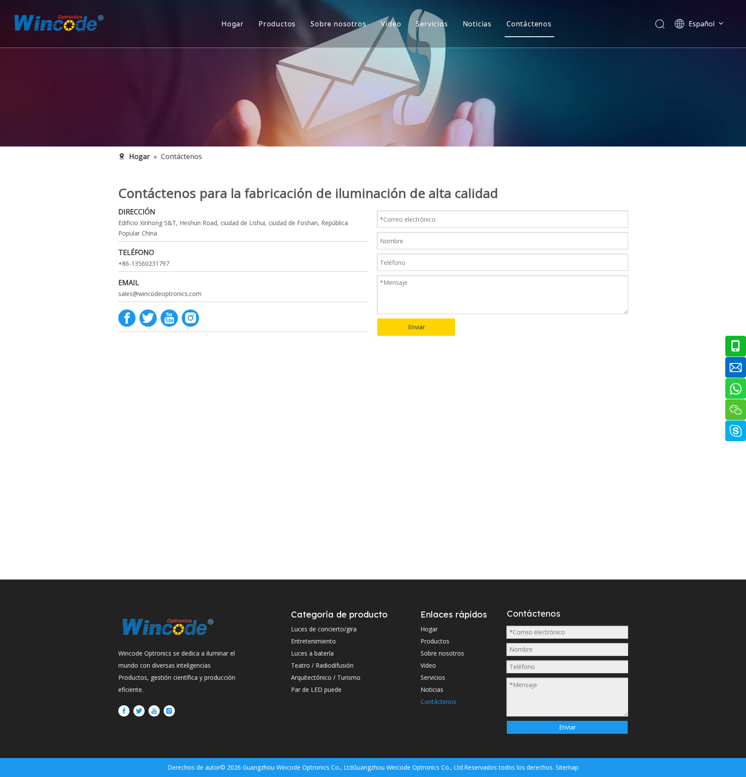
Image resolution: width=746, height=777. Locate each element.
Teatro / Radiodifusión (322, 665)
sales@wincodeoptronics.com (160, 294)
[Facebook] (127, 318)
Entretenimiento (313, 641)
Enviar (416, 327)
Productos (277, 24)
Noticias (477, 24)
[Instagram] (190, 318)
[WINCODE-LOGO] (168, 626)
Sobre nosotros (338, 24)
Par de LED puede (316, 689)
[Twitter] (148, 318)
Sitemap (566, 767)
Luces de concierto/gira (324, 629)
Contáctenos (529, 24)
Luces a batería (312, 653)
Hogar (232, 24)
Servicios (432, 24)
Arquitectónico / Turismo (325, 677)
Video (391, 24)
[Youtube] (169, 318)
